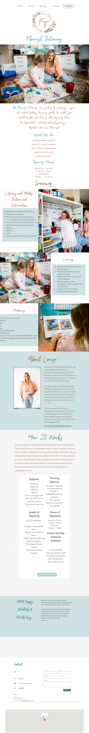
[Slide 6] (47, 633)
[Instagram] (23, 688)
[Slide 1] (41, 633)
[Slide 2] (42, 633)
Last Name (60, 670)
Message (45, 680)
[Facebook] (19, 688)
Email (45, 675)
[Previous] (8, 616)
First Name (46, 670)
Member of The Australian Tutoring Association (57, 426)
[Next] (80, 616)
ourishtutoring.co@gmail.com (27, 700)
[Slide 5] (46, 633)
